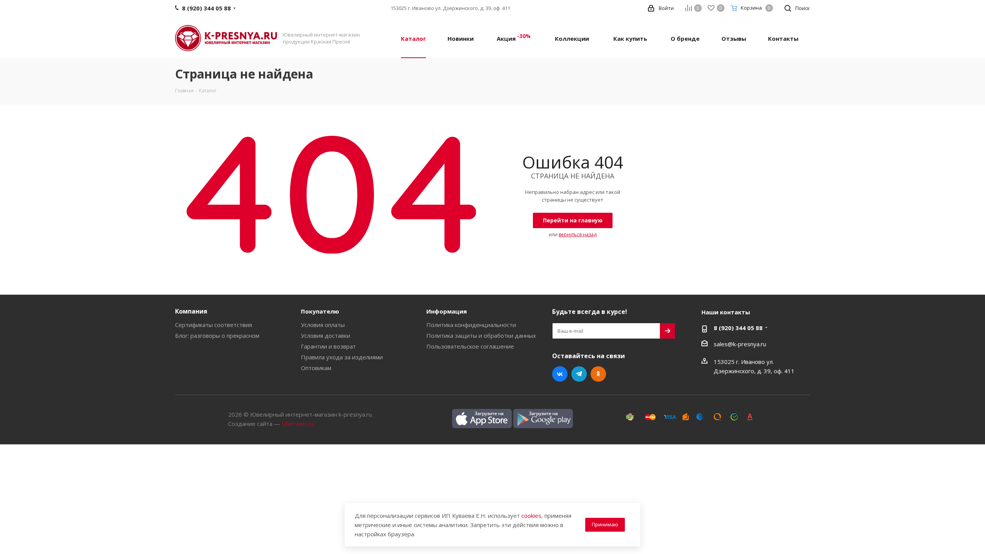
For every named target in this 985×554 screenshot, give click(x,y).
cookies (531, 515)
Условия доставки (325, 335)
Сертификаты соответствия (213, 325)
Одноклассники (598, 374)
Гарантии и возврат (328, 346)
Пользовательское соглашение (470, 346)
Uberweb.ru (297, 423)
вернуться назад (577, 234)
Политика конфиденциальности (471, 325)
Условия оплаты (323, 325)
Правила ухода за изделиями (342, 357)
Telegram (579, 374)
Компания (191, 311)
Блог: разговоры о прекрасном (217, 335)
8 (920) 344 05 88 (738, 328)
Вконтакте (560, 374)
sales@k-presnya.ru (740, 344)
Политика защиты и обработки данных (481, 335)
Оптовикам (316, 368)
